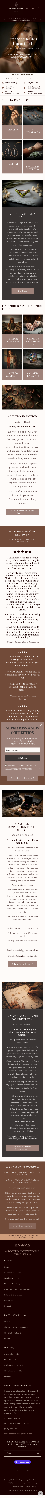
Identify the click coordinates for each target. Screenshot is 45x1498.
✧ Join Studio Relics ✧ (22, 963)
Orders (7, 1321)
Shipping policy (31, 1487)
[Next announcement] (40, 19)
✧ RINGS (10, 129)
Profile (7, 1338)
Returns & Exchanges (13, 1295)
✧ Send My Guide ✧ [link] (22, 1226)
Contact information (16, 1490)
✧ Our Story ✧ (22, 290)
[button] (5, 8)
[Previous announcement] (4, 19)
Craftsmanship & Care (13, 1365)
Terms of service (17, 1487)
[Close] (41, 724)
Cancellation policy (31, 1490)
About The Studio (11, 1354)
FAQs (6, 1267)
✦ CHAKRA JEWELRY (32, 374)
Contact (7, 1306)
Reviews (7, 1376)
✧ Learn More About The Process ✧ (23, 511)
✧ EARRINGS (12, 164)
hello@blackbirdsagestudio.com (18, 1433)
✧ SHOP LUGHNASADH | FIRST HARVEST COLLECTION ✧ (22, 55)
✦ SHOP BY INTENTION (12, 340)
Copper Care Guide (12, 1272)
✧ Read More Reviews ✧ (22, 777)
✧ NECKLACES (33, 131)
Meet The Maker (11, 1359)
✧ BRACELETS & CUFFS (33, 166)
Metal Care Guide (11, 1278)
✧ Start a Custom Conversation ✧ (22, 1147)
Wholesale (8, 1300)
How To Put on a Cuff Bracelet (17, 1289)
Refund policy (32, 1483)
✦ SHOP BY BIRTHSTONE (32, 340)
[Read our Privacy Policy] (39, 768)
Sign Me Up (22, 758)
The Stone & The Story (14, 1370)
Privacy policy (20, 1483)
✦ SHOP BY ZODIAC (12, 374)
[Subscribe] (38, 1454)
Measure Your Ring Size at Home (18, 1283)
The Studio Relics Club (14, 1333)
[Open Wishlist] (33, 8)
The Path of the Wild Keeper (16, 1327)
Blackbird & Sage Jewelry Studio (21, 1480)
